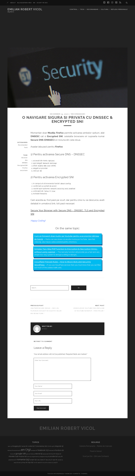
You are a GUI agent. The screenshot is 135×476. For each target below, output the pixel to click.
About (13, 2)
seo (55, 460)
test (20, 462)
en (26, 450)
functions (59, 450)
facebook (43, 450)
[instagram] (112, 2)
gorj (28, 454)
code (31, 446)
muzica (23, 456)
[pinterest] (116, 2)
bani (10, 446)
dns (26, 160)
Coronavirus (41, 446)
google (21, 453)
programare (35, 456)
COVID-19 (51, 446)
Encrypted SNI (22, 165)
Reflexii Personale (119, 9)
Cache (24, 446)
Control (74, 9)
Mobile (58, 454)
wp (56, 462)
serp (16, 462)
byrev (44, 329)
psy (60, 456)
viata (39, 462)
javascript (46, 454)
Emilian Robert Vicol (24, 9)
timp (25, 462)
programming (44, 456)
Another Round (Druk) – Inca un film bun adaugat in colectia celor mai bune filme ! (46, 310)
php (29, 456)
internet (38, 454)
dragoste (59, 446)
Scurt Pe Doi (42, 2)
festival (52, 450)
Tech (82, 9)
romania (23, 459)
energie (34, 450)
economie (17, 450)
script (33, 460)
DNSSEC (24, 163)
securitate (23, 170)
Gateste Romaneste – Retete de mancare (95, 446)
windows (50, 462)
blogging (16, 446)
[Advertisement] (67, 31)
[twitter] (104, 2)
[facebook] (108, 2)
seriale (60, 459)
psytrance (12, 460)
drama (10, 450)
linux (52, 454)
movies (13, 456)
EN (34, 2)
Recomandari (92, 9)
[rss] (120, 2)
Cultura (104, 9)
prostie (54, 456)
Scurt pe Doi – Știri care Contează (96, 456)
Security (49, 460)
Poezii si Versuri (96, 451)
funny (12, 454)
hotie (32, 454)
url (35, 462)
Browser (24, 157)
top (30, 462)
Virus (44, 462)
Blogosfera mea (24, 2)
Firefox (24, 168)
